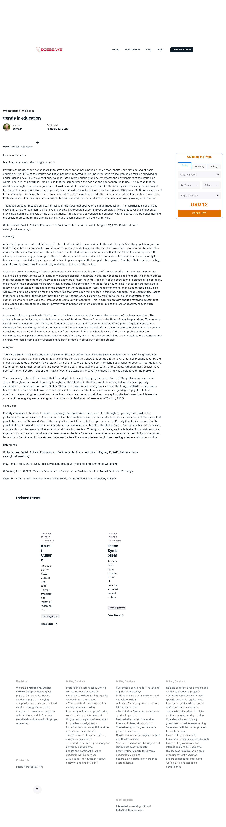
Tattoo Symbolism (113, 550)
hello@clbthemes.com (129, 810)
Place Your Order (182, 49)
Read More (47, 623)
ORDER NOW (199, 213)
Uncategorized (50, 616)
